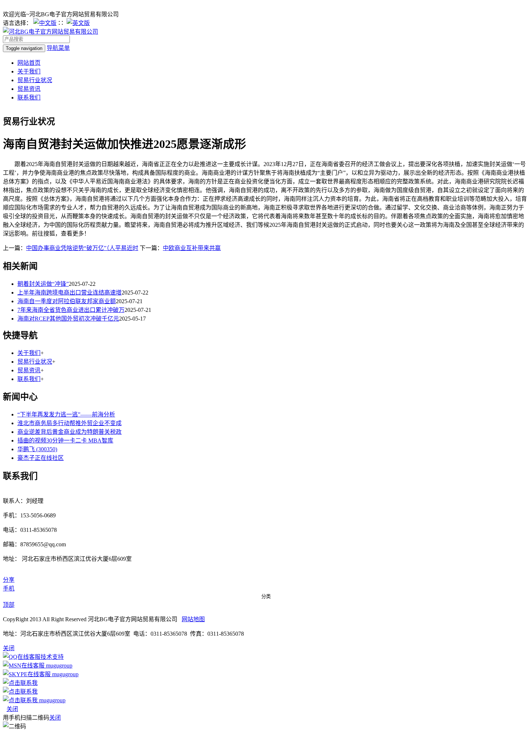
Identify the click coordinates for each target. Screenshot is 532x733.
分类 (266, 596)
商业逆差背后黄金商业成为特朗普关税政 (69, 432)
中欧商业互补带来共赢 (192, 248)
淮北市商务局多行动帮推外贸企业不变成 (69, 423)
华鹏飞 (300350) (37, 449)
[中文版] (44, 23)
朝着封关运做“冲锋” (43, 284)
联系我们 (29, 97)
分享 (8, 580)
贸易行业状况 (34, 80)
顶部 (8, 605)
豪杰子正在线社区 (40, 458)
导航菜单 (58, 48)
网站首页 (29, 63)
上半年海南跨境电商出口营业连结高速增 (69, 292)
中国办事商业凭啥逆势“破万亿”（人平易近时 (82, 248)
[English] (78, 23)
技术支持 (52, 657)
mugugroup (58, 665)
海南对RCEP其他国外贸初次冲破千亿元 (68, 318)
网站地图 (193, 619)
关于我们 (29, 71)
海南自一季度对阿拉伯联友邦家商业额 (66, 301)
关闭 (12, 709)
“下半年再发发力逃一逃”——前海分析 (66, 414)
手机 (8, 588)
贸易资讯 (29, 89)
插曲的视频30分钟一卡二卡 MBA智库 (65, 440)
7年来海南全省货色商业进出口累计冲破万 (70, 310)
